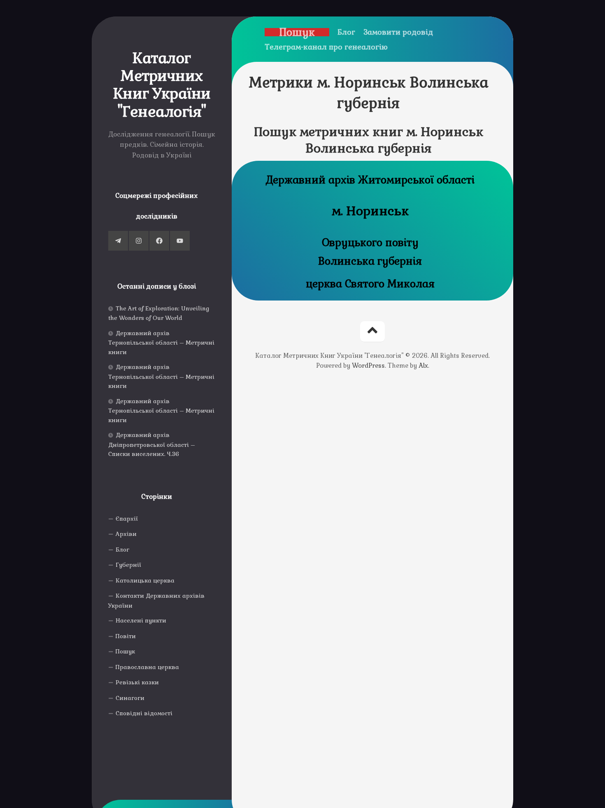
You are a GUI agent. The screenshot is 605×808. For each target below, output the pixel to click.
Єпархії (127, 518)
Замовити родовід (398, 32)
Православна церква (147, 667)
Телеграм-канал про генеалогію (326, 47)
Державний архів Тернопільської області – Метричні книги (161, 342)
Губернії (128, 564)
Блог (122, 549)
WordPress (368, 365)
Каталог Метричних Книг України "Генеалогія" (162, 85)
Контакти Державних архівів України (156, 600)
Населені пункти (141, 620)
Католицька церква (145, 580)
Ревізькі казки (137, 682)
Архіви (126, 534)
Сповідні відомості (144, 713)
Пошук (125, 651)
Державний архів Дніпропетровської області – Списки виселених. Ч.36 (151, 444)
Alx (423, 365)
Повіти (126, 636)
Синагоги (130, 698)
